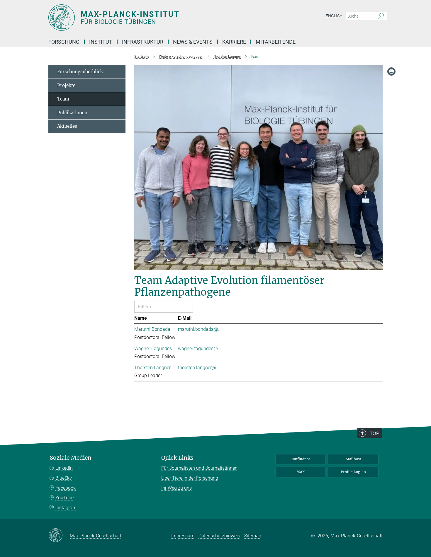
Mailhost (353, 459)
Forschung (63, 42)
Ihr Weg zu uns (176, 488)
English (334, 15)
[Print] (391, 71)
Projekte (66, 85)
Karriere (234, 42)
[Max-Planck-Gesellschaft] (59, 536)
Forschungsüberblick (80, 71)
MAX (300, 472)
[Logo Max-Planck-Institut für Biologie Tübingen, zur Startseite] (158, 17)
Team (63, 99)
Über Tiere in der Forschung (189, 478)
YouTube (64, 497)
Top (374, 433)
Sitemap (252, 536)
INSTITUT (100, 42)
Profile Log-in (353, 472)
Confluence (300, 459)
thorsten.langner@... (199, 367)
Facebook (65, 488)
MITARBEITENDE (276, 42)
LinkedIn (64, 468)
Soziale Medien (70, 457)
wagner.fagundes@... (199, 348)
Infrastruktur (142, 42)
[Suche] (381, 16)
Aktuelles (67, 126)
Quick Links (177, 457)
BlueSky (63, 478)
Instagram (66, 507)
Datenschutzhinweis (219, 536)
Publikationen (72, 112)
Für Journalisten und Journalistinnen (199, 468)
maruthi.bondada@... (200, 329)
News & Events (193, 42)
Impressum (182, 536)
